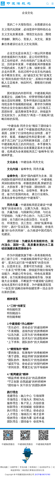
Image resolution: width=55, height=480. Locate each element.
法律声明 (13, 467)
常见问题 (23, 467)
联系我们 (33, 467)
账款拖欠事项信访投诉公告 (33, 470)
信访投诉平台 (44, 467)
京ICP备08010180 (42, 474)
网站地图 (4, 467)
